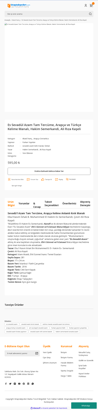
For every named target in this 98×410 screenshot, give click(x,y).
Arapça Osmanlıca (41, 138)
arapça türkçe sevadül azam (15, 328)
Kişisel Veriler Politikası (84, 375)
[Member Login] (86, 5)
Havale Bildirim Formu (67, 364)
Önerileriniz (69, 203)
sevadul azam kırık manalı (30, 324)
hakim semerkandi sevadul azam (67, 332)
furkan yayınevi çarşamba (78, 328)
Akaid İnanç (27, 138)
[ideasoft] (35, 408)
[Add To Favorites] (16, 179)
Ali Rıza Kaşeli (45, 149)
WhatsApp (86, 405)
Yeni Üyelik (47, 352)
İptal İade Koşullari (83, 367)
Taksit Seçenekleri (52, 203)
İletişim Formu (67, 357)
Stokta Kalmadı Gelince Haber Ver (49, 171)
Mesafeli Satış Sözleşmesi (84, 353)
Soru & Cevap (37, 203)
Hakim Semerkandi (30, 149)
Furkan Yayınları (28, 142)
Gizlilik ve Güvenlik (86, 360)
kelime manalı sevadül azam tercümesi (56, 324)
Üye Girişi (47, 357)
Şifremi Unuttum (50, 362)
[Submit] (37, 353)
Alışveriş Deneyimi (85, 203)
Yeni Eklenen (27, 153)
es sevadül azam (11, 324)
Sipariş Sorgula (67, 370)
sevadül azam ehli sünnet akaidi (41, 332)
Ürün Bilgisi (11, 203)
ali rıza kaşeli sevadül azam (38, 328)
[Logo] (19, 5)
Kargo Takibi (66, 376)
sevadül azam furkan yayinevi (16, 332)
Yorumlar (24, 203)
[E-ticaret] (48, 408)
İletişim (64, 352)
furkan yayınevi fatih (58, 328)
